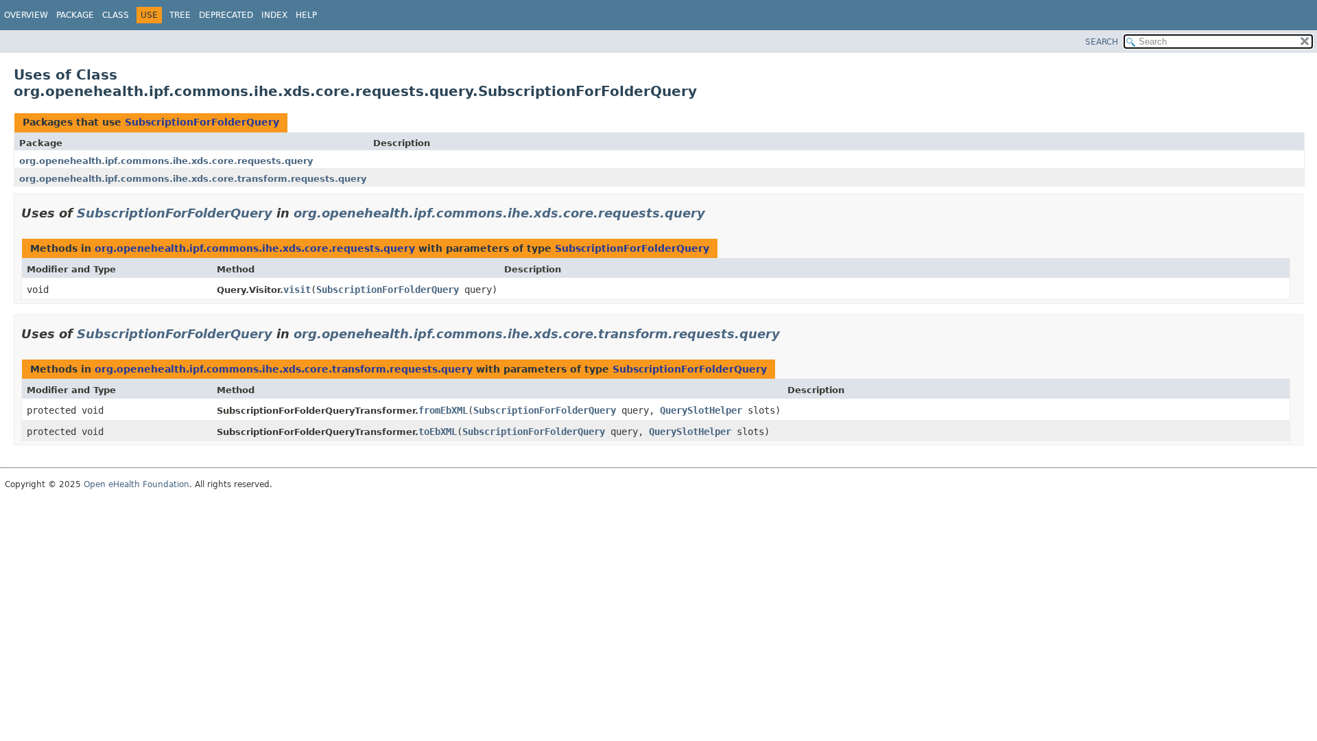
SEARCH (1101, 42)
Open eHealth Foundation (136, 484)
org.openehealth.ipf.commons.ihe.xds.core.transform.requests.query (192, 179)
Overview (26, 15)
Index (274, 15)
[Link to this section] (714, 213)
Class (115, 15)
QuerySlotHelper (701, 410)
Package (75, 15)
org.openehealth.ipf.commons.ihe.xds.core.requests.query (166, 161)
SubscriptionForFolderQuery (202, 122)
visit (297, 289)
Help (306, 15)
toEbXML (437, 431)
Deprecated (226, 15)
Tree (180, 15)
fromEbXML (443, 410)
